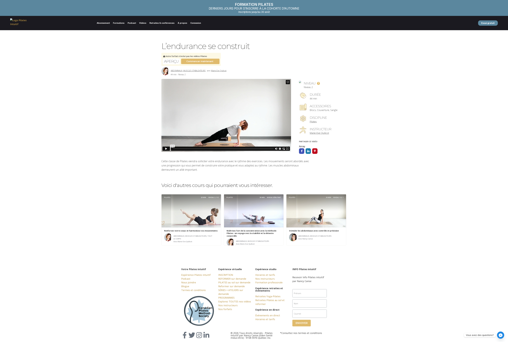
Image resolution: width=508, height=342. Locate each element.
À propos (182, 23)
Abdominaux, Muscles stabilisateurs (188, 70)
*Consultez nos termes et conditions (301, 333)
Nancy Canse (308, 239)
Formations (118, 23)
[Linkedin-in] (206, 335)
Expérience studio (265, 269)
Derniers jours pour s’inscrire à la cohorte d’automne (254, 8)
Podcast (132, 23)
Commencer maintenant (199, 61)
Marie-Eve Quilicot (218, 70)
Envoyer (302, 323)
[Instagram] (199, 335)
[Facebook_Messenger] (500, 335)
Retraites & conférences (161, 23)
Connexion (195, 23)
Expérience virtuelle (230, 269)
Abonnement (103, 23)
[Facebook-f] (184, 335)
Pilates (313, 121)
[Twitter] (192, 335)
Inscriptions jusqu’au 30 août (254, 12)
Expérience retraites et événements (269, 289)
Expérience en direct (267, 309)
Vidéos (142, 23)
